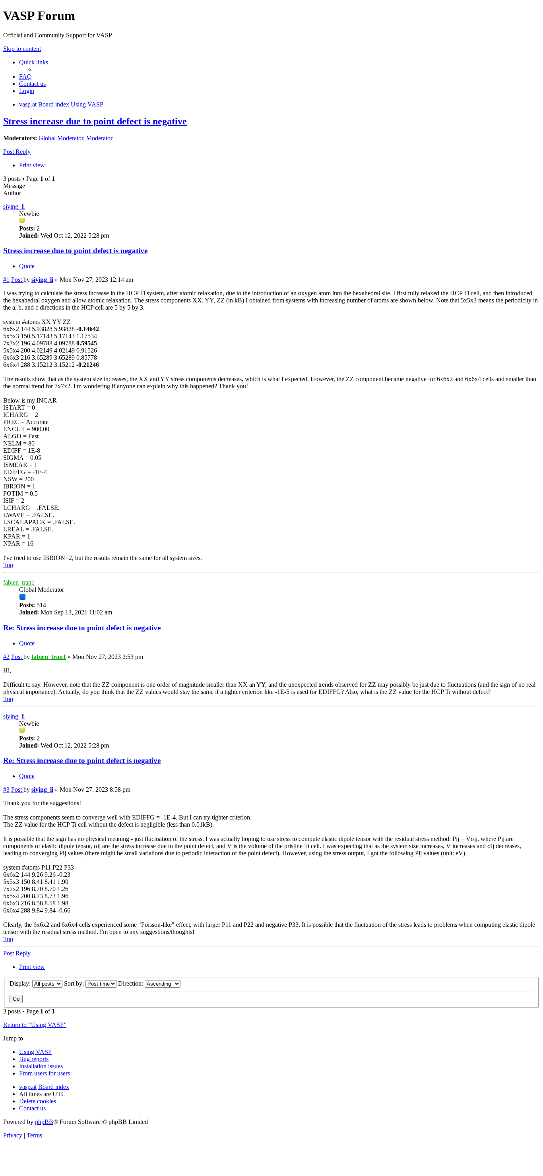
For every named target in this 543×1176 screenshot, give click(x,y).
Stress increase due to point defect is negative (95, 121)
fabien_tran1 (19, 582)
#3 (6, 789)
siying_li (14, 206)
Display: (21, 983)
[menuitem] (25, 76)
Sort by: (74, 983)
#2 (6, 656)
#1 (6, 279)
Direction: (131, 983)
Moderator (99, 138)
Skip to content (22, 48)
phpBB (44, 1121)
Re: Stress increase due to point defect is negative (82, 628)
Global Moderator (61, 138)
